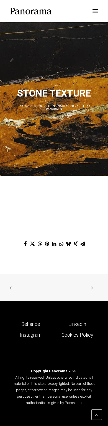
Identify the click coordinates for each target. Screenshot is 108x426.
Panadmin (54, 108)
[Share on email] (82, 243)
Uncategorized (68, 105)
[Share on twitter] (32, 243)
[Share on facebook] (25, 243)
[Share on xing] (75, 243)
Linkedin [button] (77, 324)
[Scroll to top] (96, 414)
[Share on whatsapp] (61, 243)
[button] (95, 11)
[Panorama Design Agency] (31, 11)
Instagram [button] (31, 335)
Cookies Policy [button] (77, 335)
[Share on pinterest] (46, 243)
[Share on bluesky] (68, 243)
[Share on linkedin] (54, 243)
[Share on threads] (39, 243)
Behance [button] (30, 324)
